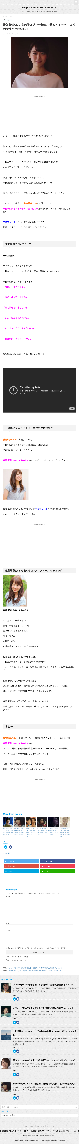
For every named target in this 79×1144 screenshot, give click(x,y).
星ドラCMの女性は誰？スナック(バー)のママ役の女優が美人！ (42, 831)
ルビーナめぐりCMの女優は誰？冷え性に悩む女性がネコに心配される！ (65, 832)
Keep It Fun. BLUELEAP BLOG (39, 7)
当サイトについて (29, 1126)
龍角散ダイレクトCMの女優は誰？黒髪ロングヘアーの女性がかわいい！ (31, 832)
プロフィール (40, 1126)
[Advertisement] (39, 112)
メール (8, 930)
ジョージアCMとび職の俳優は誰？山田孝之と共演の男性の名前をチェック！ (35, 968)
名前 (8, 923)
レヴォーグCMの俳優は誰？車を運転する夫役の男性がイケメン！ (43, 984)
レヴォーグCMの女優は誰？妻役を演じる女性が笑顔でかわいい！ (43, 1008)
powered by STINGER (59, 1140)
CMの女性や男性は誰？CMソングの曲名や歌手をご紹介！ (39, 1135)
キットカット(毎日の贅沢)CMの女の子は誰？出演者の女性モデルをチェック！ (36, 970)
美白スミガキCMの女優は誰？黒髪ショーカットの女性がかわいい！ (44, 1060)
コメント (9, 897)
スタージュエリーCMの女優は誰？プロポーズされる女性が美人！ (53, 831)
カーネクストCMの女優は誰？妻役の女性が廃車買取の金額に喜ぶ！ (8, 831)
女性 (9, 853)
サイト (8, 938)
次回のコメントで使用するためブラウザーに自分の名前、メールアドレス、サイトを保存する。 (37, 948)
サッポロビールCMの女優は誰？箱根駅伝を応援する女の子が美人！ (19, 831)
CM (6, 853)
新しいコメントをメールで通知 (18, 957)
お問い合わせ (50, 1126)
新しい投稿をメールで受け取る (18, 960)
